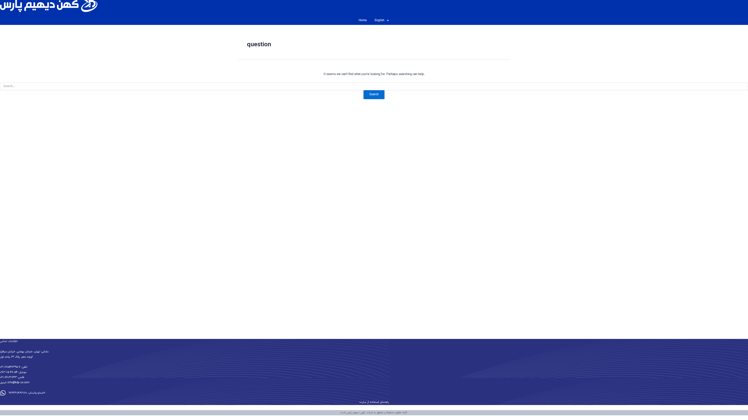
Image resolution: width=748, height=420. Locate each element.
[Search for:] (374, 86)
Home (363, 20)
